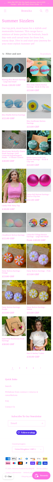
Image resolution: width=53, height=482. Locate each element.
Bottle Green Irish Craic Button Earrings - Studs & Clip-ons (37, 159)
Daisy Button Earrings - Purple (11, 308)
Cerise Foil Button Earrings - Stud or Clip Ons (38, 195)
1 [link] (12, 368)
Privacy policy (42, 468)
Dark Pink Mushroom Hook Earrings (13, 340)
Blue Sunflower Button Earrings (36, 122)
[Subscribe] (42, 423)
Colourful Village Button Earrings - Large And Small (38, 236)
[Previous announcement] (5, 3)
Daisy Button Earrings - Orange (11, 272)
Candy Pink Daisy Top (11, 206)
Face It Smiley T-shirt (35, 353)
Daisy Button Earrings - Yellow (36, 308)
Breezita (15, 468)
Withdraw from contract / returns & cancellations (21, 393)
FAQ (7, 401)
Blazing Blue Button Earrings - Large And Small (14, 81)
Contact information (13, 472)
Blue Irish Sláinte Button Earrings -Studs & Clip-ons (38, 86)
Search (8, 386)
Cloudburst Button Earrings (13, 235)
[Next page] (40, 368)
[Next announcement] (48, 3)
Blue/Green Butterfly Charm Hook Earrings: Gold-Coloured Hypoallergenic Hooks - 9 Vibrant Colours (13, 154)
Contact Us (10, 407)
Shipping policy (27, 476)
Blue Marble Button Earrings (13, 115)
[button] (5, 11)
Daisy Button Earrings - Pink (39, 271)
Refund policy (29, 472)
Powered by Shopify (26, 468)
